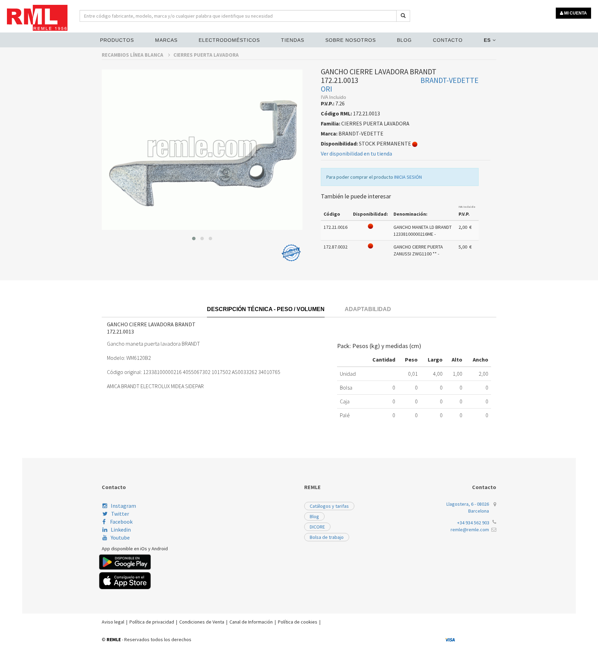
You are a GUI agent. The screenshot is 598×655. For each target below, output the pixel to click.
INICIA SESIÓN (408, 177)
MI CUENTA (575, 13)
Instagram (123, 505)
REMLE (114, 639)
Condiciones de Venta (201, 622)
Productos (117, 40)
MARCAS (166, 40)
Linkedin (121, 529)
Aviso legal (113, 622)
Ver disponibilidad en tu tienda (356, 153)
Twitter (120, 513)
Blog (404, 40)
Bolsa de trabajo (327, 537)
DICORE (317, 527)
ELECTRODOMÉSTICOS (229, 40)
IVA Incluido (467, 206)
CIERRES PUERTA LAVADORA (206, 55)
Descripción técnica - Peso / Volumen (266, 309)
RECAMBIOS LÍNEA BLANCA (133, 55)
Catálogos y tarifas (329, 506)
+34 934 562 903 (473, 523)
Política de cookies (297, 622)
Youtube (120, 537)
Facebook (121, 521)
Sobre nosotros (350, 40)
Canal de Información (251, 622)
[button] (194, 238)
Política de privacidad (151, 622)
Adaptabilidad (368, 309)
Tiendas (292, 40)
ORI (326, 89)
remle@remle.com (470, 529)
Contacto (448, 40)
